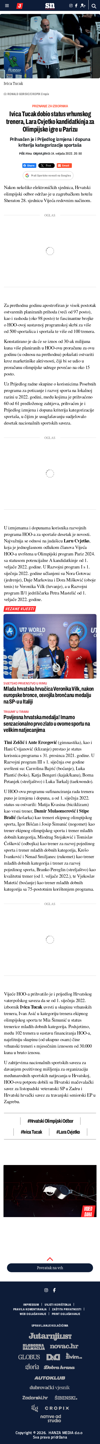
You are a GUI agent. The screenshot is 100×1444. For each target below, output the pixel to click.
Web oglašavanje (33, 1314)
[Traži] (94, 6)
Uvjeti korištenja (58, 1304)
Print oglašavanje (66, 1314)
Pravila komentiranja (30, 1309)
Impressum (31, 1304)
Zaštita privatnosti (66, 1309)
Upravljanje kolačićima (50, 1325)
